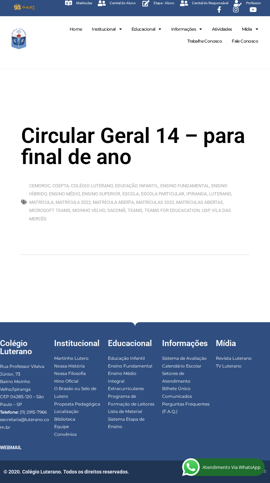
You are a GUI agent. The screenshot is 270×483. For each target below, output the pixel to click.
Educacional (143, 29)
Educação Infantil (126, 358)
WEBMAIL (11, 447)
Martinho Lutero (71, 358)
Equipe (61, 426)
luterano (220, 193)
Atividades (222, 29)
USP (206, 210)
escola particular (162, 193)
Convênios (65, 434)
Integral (116, 381)
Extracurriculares (126, 388)
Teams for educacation (172, 210)
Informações (183, 29)
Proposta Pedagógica (77, 404)
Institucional (103, 29)
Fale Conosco (245, 41)
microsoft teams (49, 210)
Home (76, 29)
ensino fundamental (184, 185)
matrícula (41, 202)
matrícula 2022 (73, 202)
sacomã (116, 210)
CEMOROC (39, 185)
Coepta (60, 185)
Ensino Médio (122, 373)
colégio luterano (92, 185)
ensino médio (64, 193)
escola (130, 193)
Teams (135, 210)
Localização (66, 411)
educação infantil (136, 185)
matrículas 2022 (155, 202)
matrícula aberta (113, 202)
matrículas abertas (199, 202)
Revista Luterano (234, 358)
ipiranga (196, 193)
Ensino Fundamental (130, 366)
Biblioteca (64, 419)
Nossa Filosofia (70, 373)
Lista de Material (125, 411)
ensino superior (101, 193)
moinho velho (88, 210)
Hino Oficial (66, 381)
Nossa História (69, 366)
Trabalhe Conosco (204, 41)
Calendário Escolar (181, 366)
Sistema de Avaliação (184, 358)
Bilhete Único (176, 388)
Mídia (247, 29)
